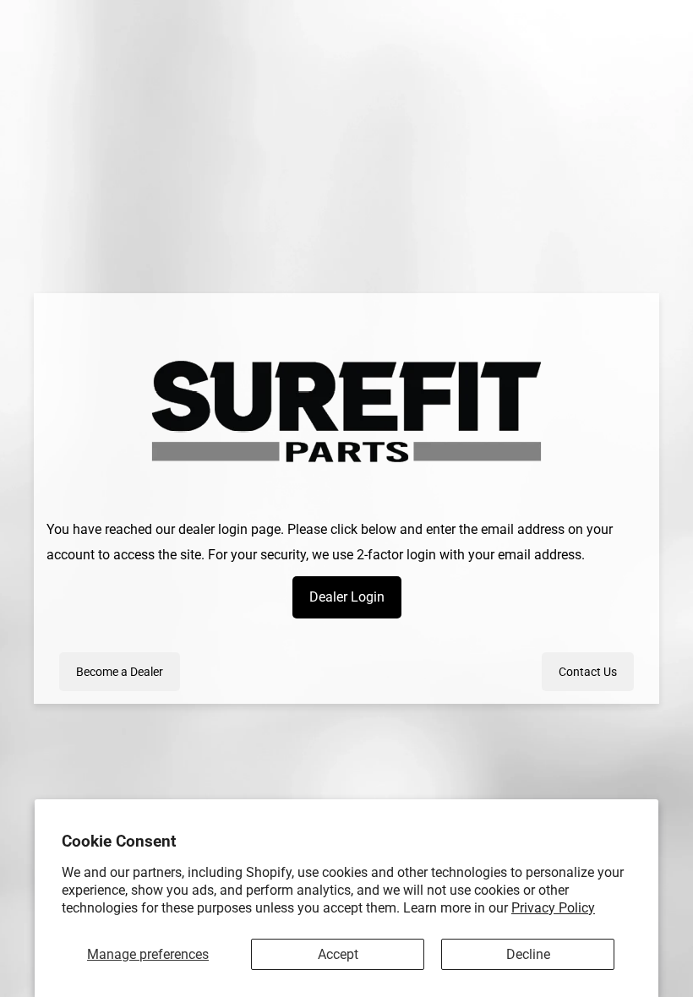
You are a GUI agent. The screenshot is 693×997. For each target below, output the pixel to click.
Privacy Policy (553, 908)
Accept (338, 954)
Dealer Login (347, 597)
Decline (528, 954)
